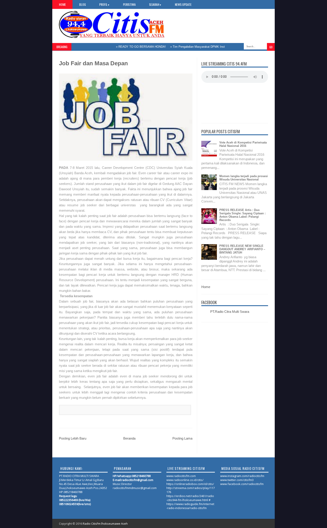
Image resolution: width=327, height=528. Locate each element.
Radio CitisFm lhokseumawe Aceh (105, 524)
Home (62, 4)
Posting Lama (182, 438)
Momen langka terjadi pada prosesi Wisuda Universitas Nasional (243, 177)
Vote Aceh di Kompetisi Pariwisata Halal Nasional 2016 (243, 144)
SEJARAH (155, 4)
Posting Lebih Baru (72, 438)
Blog (82, 4)
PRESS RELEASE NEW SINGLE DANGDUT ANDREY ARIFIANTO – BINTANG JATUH (242, 249)
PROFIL (104, 4)
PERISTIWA (129, 4)
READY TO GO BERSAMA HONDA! (134, 46)
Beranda (129, 438)
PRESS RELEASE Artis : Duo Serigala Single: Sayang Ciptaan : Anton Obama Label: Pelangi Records (242, 215)
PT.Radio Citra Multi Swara (229, 311)
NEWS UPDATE (183, 4)
